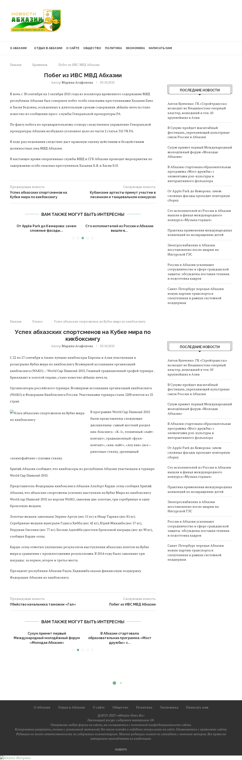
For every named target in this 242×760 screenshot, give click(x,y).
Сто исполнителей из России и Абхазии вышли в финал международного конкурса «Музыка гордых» (199, 215)
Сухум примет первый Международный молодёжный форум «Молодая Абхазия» (200, 152)
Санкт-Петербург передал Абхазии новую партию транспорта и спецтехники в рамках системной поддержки (196, 295)
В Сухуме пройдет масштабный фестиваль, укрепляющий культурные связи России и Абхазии (199, 132)
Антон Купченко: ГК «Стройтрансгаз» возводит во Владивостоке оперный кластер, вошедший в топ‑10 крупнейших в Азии (197, 110)
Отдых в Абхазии (48, 48)
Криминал (39, 65)
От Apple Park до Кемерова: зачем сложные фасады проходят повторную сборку (199, 195)
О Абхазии (18, 48)
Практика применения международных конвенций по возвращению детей (200, 232)
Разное (37, 321)
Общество (92, 48)
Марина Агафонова (77, 82)
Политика (113, 48)
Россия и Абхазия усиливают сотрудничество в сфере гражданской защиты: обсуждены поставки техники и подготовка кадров (198, 271)
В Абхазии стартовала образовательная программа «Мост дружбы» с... (119, 638)
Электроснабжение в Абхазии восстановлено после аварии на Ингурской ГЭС (193, 249)
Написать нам (160, 48)
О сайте (72, 48)
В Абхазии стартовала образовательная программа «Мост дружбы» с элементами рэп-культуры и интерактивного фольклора (199, 174)
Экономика (135, 48)
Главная (15, 65)
